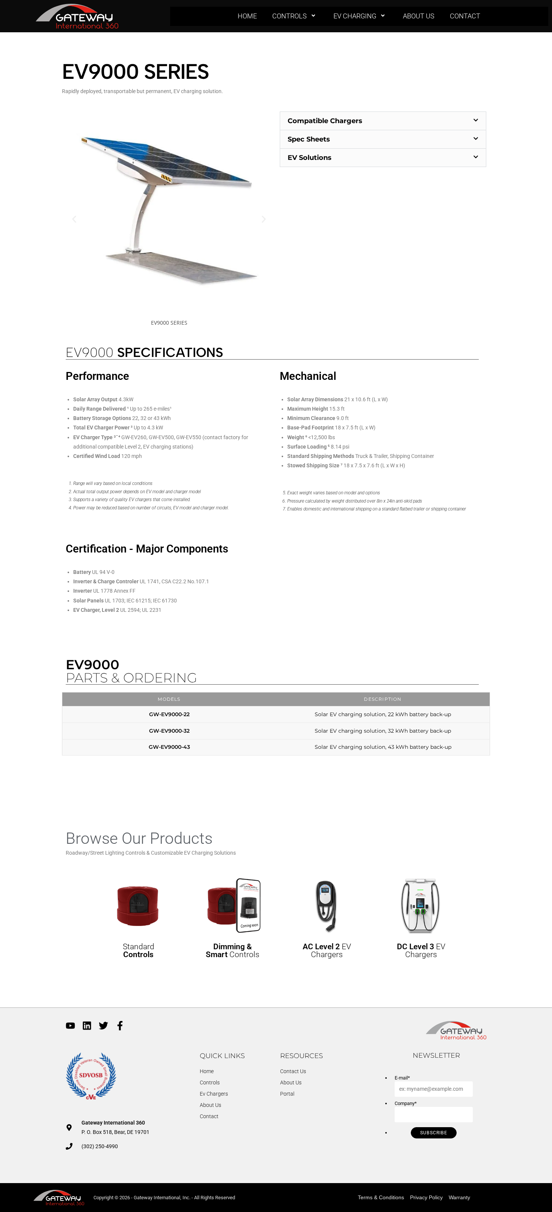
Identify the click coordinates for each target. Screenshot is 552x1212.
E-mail (402, 1078)
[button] (74, 219)
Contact (465, 16)
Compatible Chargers (325, 121)
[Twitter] (103, 1025)
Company (406, 1103)
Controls (289, 16)
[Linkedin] (87, 1025)
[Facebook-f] (120, 1025)
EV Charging (354, 16)
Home (247, 16)
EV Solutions (310, 158)
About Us (418, 16)
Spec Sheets (309, 139)
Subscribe (433, 1132)
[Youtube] (70, 1025)
